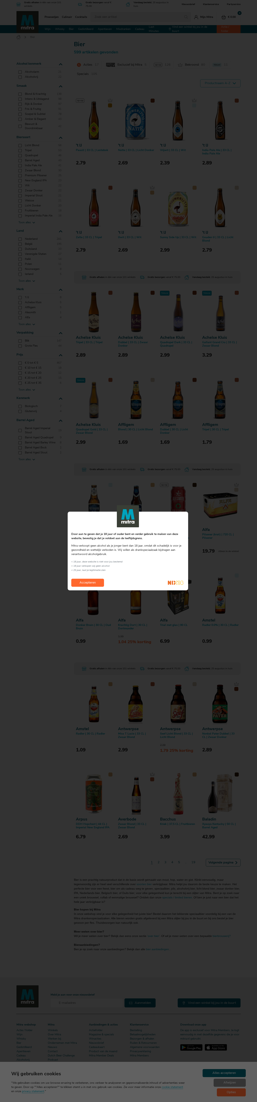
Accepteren (88, 582)
